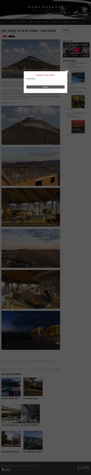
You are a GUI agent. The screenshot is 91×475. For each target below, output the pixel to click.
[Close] (66, 71)
